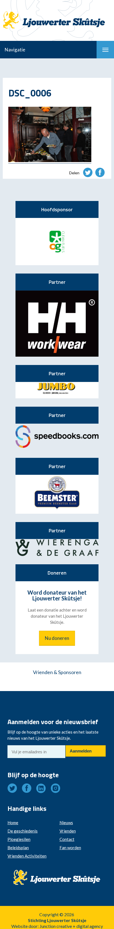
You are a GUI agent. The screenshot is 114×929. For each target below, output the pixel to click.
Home (12, 822)
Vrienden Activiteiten (26, 855)
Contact (66, 839)
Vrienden (67, 830)
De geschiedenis (22, 830)
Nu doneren (57, 638)
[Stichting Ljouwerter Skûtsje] (57, 15)
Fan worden (70, 847)
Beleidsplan (18, 847)
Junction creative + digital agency (71, 926)
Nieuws (66, 822)
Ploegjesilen (18, 839)
